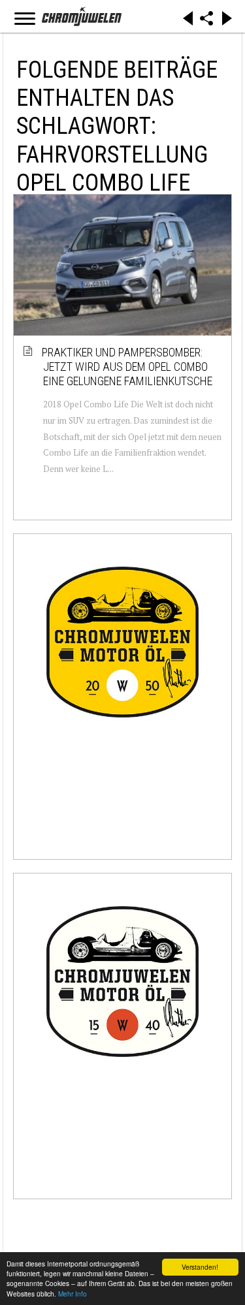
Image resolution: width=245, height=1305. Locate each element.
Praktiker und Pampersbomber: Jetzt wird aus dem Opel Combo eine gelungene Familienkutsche (127, 366)
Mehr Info (72, 1293)
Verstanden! (200, 1267)
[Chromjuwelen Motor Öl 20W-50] (122, 642)
